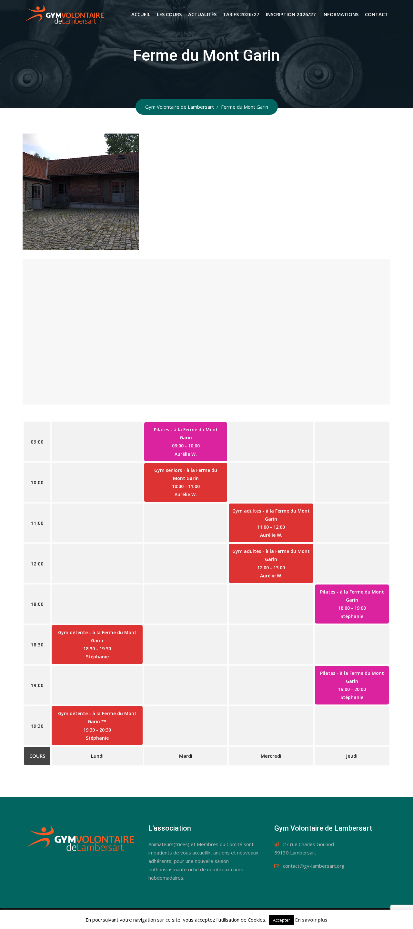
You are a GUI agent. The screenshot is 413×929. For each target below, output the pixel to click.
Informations (340, 14)
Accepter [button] (281, 920)
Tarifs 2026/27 (241, 14)
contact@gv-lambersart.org (314, 866)
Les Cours (169, 14)
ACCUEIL (140, 14)
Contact (376, 14)
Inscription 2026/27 (291, 14)
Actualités (202, 14)
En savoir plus (311, 919)
